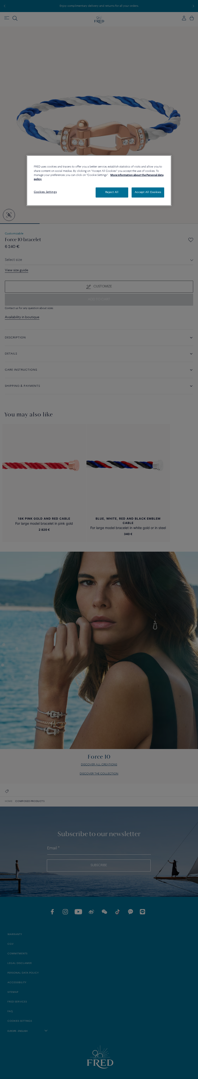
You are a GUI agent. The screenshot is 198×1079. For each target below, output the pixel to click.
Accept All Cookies (148, 192)
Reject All (112, 192)
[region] (99, 180)
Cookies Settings (45, 191)
